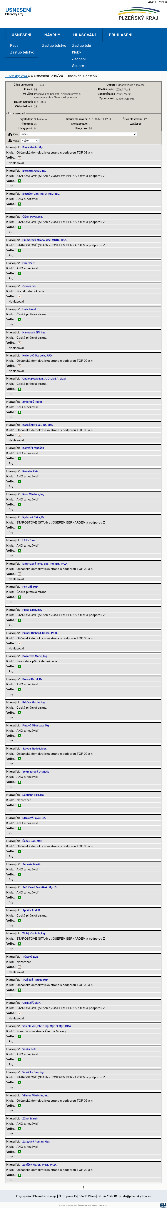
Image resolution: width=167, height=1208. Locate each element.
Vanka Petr (29, 1049)
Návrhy (52, 35)
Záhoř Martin (30, 1118)
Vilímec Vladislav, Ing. (35, 1095)
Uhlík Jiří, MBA (31, 1002)
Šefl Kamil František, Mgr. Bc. (40, 887)
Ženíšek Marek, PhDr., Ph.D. (39, 1164)
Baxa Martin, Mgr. (33, 147)
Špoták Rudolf (31, 910)
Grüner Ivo (28, 286)
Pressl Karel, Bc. (32, 679)
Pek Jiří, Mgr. (30, 586)
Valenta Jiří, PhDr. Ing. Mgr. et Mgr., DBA (46, 1026)
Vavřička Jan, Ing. (33, 1072)
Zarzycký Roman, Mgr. (36, 1141)
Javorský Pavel (32, 401)
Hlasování (84, 35)
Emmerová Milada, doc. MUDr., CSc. (44, 240)
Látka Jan (28, 540)
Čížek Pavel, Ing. (32, 216)
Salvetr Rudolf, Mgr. (34, 748)
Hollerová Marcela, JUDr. (37, 355)
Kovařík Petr (30, 471)
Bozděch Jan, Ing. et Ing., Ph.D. (41, 193)
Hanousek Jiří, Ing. (33, 332)
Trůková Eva (30, 956)
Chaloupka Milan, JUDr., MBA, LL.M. (44, 378)
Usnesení (22, 35)
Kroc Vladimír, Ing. (33, 494)
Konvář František (33, 448)
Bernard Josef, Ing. (34, 170)
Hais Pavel (29, 309)
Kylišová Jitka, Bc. (33, 517)
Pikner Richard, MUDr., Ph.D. (40, 633)
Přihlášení (121, 35)
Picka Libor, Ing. (32, 609)
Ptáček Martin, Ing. (33, 702)
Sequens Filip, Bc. (33, 794)
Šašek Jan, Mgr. (32, 841)
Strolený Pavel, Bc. (34, 818)
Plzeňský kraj (18, 11)
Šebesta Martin (31, 864)
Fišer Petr (28, 263)
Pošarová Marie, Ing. (35, 656)
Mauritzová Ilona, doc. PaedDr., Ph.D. (44, 563)
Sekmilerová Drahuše (35, 771)
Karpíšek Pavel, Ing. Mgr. (37, 425)
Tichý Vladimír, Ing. (33, 933)
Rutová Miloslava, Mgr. (36, 725)
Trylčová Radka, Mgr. (35, 979)
